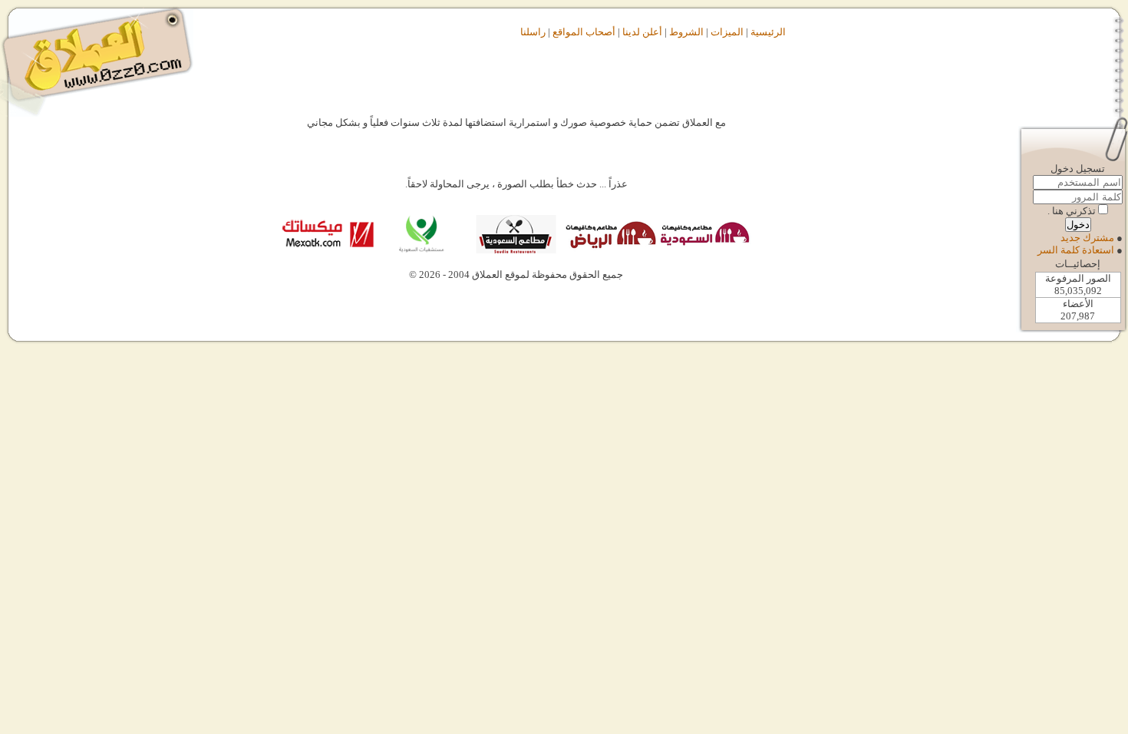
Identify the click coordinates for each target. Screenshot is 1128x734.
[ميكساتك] (328, 250)
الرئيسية (768, 32)
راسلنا (533, 32)
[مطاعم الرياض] (609, 250)
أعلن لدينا (642, 32)
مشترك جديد (1087, 237)
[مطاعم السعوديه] (704, 250)
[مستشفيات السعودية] (421, 250)
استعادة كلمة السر (1075, 250)
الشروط (686, 32)
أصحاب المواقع (583, 32)
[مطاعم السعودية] (515, 250)
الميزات (727, 32)
